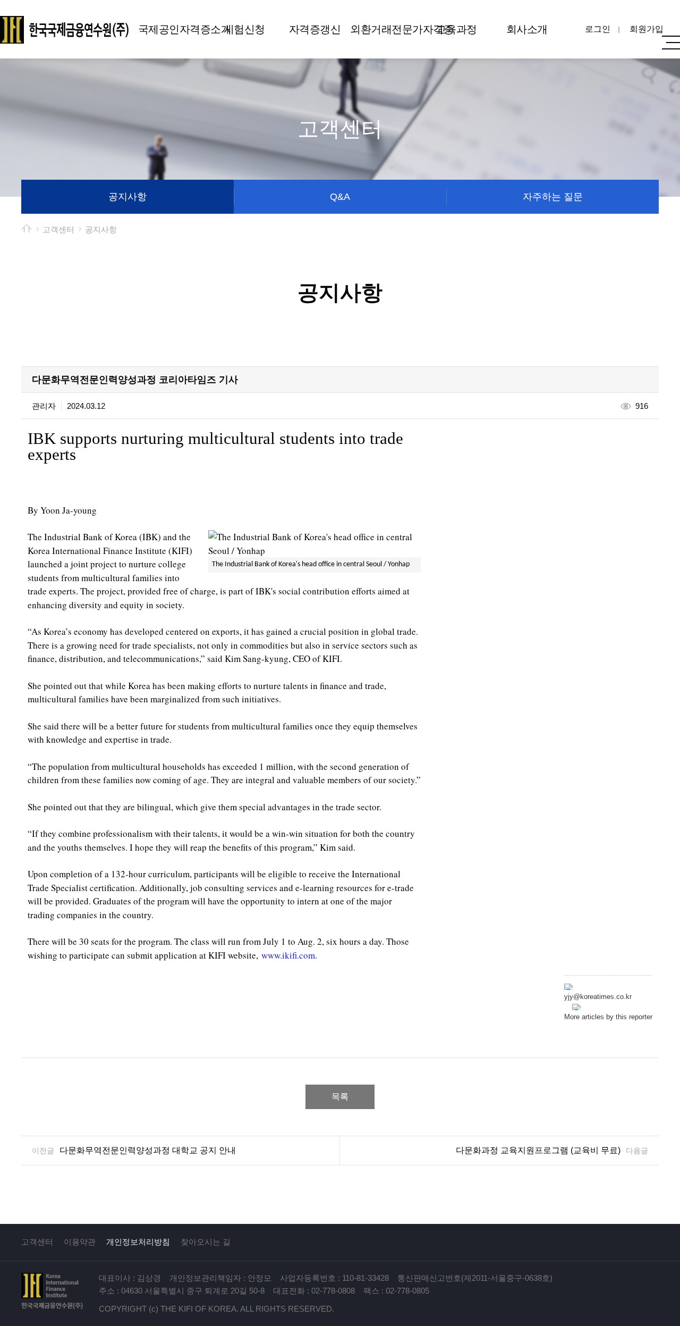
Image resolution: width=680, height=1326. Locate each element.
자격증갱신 (315, 29)
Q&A (340, 196)
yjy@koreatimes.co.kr (598, 997)
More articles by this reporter (608, 1017)
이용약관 (80, 1241)
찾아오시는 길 (206, 1241)
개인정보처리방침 (138, 1241)
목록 (340, 1096)
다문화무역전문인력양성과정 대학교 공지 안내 (148, 1150)
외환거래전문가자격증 (385, 29)
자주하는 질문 (553, 196)
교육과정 (456, 29)
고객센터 (37, 1241)
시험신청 (244, 29)
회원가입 (647, 28)
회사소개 (527, 29)
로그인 (597, 28)
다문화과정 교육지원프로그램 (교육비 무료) (538, 1150)
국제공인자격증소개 (173, 29)
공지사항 (127, 196)
